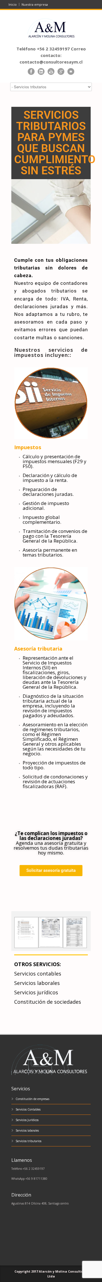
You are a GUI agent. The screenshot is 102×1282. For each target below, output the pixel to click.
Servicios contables (37, 973)
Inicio (12, 4)
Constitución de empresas (32, 1099)
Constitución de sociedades (47, 1001)
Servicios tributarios (28, 1141)
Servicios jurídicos (36, 992)
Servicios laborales (37, 983)
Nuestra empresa (35, 4)
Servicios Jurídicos (27, 1120)
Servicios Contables (28, 1109)
